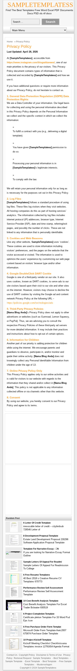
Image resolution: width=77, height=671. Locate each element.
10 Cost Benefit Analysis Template (40, 601)
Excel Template (32, 661)
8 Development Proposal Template (40, 536)
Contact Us (12, 655)
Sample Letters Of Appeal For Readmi (42, 562)
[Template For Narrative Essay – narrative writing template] (14, 551)
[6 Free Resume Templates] (14, 583)
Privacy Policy (19, 46)
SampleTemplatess (40, 4)
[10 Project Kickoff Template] (14, 648)
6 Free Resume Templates (36, 575)
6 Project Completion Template (38, 614)
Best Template (49, 661)
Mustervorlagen (44, 664)
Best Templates (61, 658)
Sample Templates (42, 658)
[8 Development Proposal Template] (14, 544)
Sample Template (13, 661)
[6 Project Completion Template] (14, 622)
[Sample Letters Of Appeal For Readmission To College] (14, 570)
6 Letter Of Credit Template (37, 523)
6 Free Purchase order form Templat (42, 627)
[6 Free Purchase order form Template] (14, 635)
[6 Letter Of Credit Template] (14, 531)
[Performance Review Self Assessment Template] (14, 596)
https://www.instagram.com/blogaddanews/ (31, 62)
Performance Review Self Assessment (43, 588)
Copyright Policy (27, 655)
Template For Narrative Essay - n (41, 549)
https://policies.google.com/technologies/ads (30, 302)
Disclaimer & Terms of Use (49, 655)
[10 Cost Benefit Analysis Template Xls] (14, 609)
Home (10, 41)
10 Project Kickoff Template (37, 640)
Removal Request (22, 658)
